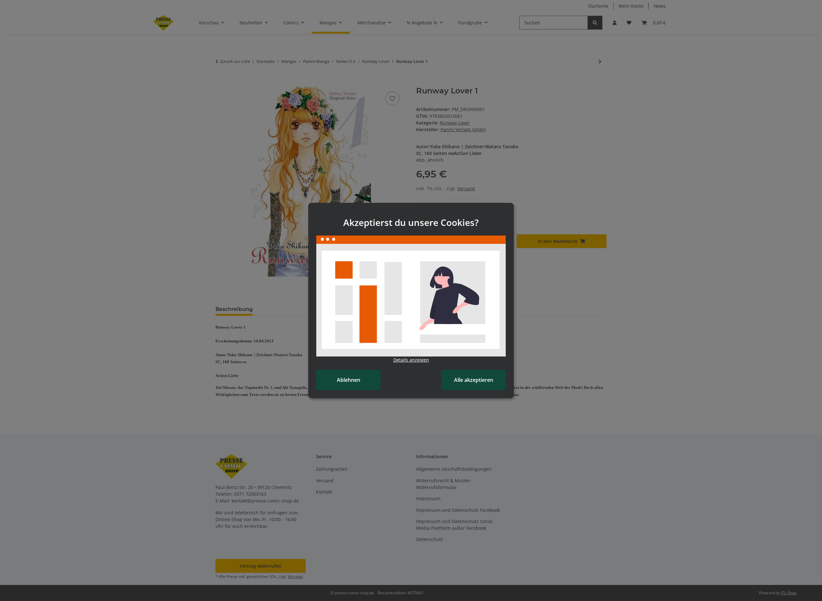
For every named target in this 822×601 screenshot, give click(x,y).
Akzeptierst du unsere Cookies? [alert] (411, 222)
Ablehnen (348, 379)
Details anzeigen (411, 360)
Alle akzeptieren (473, 379)
